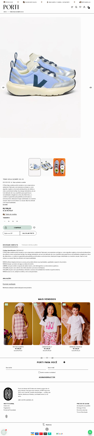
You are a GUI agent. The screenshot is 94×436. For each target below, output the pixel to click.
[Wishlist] (80, 7)
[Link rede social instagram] (47, 429)
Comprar (17, 227)
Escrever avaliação (9, 284)
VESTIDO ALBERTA (18, 347)
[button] (35, 167)
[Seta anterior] (3, 87)
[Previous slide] (32, 167)
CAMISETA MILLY (47, 347)
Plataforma (48, 424)
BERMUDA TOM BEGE (76, 347)
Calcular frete (28, 233)
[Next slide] (62, 167)
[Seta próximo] (91, 87)
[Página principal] (11, 7)
